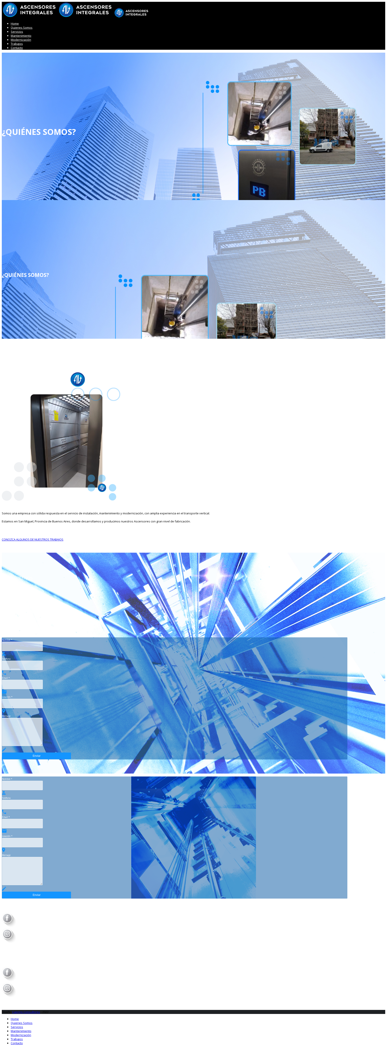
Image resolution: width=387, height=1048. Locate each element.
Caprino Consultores (26, 1012)
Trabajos (17, 44)
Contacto (17, 48)
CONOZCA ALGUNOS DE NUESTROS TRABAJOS (32, 539)
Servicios (17, 32)
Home (15, 24)
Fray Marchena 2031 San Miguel (25, 623)
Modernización (21, 40)
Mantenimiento (21, 36)
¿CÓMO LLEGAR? (30, 619)
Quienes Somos (21, 28)
